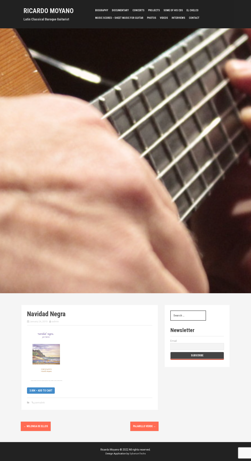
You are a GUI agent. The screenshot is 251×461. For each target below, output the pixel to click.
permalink (39, 402)
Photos (151, 17)
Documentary (120, 10)
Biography (101, 10)
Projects (154, 10)
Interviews (178, 17)
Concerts (138, 10)
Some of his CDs (173, 10)
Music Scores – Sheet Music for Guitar (119, 17)
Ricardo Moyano (49, 11)
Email (173, 340)
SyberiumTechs (138, 453)
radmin (55, 321)
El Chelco (192, 10)
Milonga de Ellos (36, 426)
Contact (194, 17)
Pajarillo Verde (144, 426)
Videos (164, 17)
